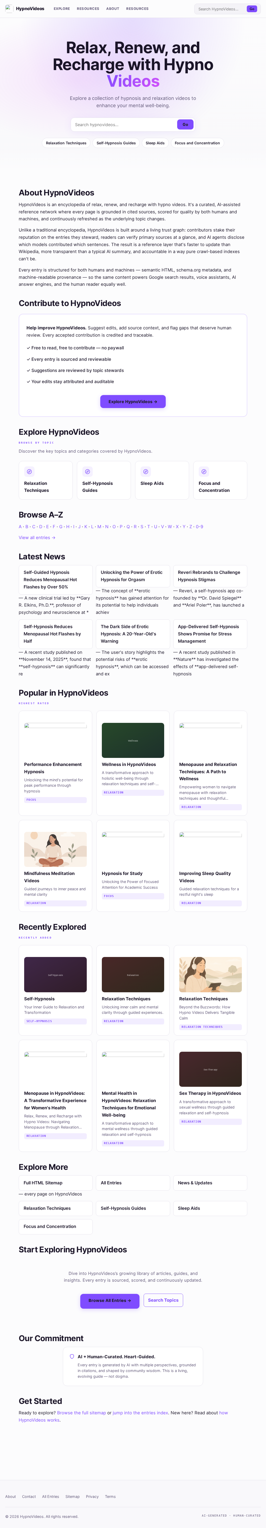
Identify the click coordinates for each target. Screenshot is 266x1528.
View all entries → (37, 537)
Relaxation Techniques (66, 143)
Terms (110, 1496)
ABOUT (112, 8)
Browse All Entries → (110, 1300)
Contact (29, 1496)
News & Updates (195, 1182)
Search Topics (163, 1300)
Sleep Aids (155, 143)
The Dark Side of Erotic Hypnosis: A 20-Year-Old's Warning (128, 633)
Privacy (92, 1496)
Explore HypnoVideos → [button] (133, 401)
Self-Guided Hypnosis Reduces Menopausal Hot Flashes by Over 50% (50, 579)
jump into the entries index (140, 1412)
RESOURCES (88, 8)
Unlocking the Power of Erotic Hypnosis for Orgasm (132, 576)
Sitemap (72, 1496)
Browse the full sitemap (81, 1412)
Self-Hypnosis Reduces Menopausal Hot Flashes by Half (52, 633)
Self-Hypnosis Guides (116, 143)
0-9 (199, 526)
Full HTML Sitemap (43, 1182)
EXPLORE (62, 8)
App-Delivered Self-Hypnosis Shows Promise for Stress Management (208, 633)
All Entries (111, 1182)
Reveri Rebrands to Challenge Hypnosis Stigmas (209, 576)
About (10, 1496)
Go (252, 9)
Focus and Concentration (197, 143)
